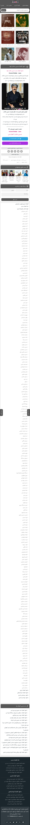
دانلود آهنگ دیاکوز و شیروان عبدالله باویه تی (16, 713)
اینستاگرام (20, 822)
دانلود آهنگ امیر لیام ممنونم (15, 801)
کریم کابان (25, 569)
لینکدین (15, 151)
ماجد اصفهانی (24, 596)
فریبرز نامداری (24, 542)
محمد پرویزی (24, 611)
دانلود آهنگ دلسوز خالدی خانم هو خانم (18, 737)
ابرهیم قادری (24, 241)
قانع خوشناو (24, 554)
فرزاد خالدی (24, 520)
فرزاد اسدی (25, 517)
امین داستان (24, 292)
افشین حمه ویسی (23, 275)
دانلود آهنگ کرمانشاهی (22, 693)
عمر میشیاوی (24, 512)
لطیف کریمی (24, 591)
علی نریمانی (24, 500)
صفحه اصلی (25, 5)
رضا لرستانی (24, 396)
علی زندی (25, 495)
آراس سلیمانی (24, 211)
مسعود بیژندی (24, 626)
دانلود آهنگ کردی (24, 690)
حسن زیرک (25, 339)
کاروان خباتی (24, 559)
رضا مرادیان (24, 399)
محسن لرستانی (24, 604)
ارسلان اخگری (24, 260)
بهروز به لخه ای (24, 315)
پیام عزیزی (25, 322)
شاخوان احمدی (24, 446)
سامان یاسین (24, 421)
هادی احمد (25, 673)
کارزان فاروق (24, 557)
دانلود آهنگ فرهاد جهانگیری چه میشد (15, 797)
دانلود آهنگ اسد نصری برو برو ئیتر (19, 710)
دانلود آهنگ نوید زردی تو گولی (20, 715)
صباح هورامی (24, 460)
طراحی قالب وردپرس (17, 819)
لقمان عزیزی (24, 594)
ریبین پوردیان (24, 409)
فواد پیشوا (25, 544)
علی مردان (25, 497)
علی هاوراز (25, 502)
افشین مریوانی (24, 278)
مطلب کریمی (24, 631)
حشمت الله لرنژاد (23, 357)
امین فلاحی (25, 295)
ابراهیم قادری (24, 238)
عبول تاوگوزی (24, 475)
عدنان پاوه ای (24, 480)
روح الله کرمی (24, 404)
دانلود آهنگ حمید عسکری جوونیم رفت (15, 770)
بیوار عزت (25, 320)
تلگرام (8, 151)
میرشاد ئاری (24, 648)
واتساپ (12, 151)
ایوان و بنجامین (24, 300)
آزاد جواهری (24, 226)
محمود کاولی (24, 623)
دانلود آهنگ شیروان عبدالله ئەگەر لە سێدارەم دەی (15, 745)
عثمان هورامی (24, 478)
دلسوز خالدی (24, 376)
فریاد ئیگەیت (24, 539)
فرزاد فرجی (25, 522)
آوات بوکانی (24, 228)
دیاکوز (26, 381)
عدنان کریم (24, 483)
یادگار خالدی (24, 688)
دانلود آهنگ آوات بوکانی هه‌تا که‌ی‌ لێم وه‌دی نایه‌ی (15, 752)
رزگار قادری (25, 389)
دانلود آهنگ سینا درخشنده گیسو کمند (15, 768)
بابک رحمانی (24, 305)
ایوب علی (25, 302)
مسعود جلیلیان (24, 628)
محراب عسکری (24, 601)
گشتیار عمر (25, 586)
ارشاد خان (25, 263)
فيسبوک (7, 822)
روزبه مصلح (24, 406)
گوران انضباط (24, 589)
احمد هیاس (24, 255)
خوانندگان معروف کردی (16, 160)
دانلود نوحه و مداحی (23, 697)
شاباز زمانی (25, 443)
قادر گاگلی (25, 547)
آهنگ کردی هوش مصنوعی (21, 204)
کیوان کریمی (24, 584)
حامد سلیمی (24, 337)
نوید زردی (25, 670)
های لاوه (25, 675)
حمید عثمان (24, 362)
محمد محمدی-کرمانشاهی (21, 621)
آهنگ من (10, 134)
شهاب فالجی (24, 453)
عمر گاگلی (25, 510)
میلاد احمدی (24, 651)
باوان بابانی (24, 310)
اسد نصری (25, 265)
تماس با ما (9, 5)
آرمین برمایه (24, 221)
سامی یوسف (24, 423)
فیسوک (21, 151)
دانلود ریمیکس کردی (23, 695)
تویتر (18, 151)
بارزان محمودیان (23, 307)
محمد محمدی (24, 618)
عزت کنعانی (24, 485)
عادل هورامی (24, 468)
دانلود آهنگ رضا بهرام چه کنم (15, 772)
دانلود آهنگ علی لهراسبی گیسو (15, 765)
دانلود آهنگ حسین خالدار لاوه (17, 66)
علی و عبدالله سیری (23, 505)
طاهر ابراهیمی (24, 465)
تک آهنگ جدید (24, 206)
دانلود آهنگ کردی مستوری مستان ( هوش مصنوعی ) (14, 742)
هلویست (25, 680)
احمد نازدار (25, 253)
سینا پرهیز (25, 436)
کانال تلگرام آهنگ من (14, 138)
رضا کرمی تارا (24, 394)
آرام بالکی (25, 214)
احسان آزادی (24, 243)
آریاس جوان (24, 223)
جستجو (3, 10)
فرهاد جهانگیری (24, 534)
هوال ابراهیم (24, 683)
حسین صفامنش (23, 349)
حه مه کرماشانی (24, 367)
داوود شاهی (24, 374)
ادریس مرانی (24, 258)
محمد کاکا (25, 613)
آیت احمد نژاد (24, 231)
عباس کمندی (24, 470)
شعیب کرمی (24, 448)
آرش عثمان (25, 218)
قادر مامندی (24, 549)
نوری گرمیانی (24, 668)
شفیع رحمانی (24, 451)
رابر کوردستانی (24, 384)
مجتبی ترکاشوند (23, 599)
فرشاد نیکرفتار (24, 532)
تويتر (13, 822)
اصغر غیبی (25, 273)
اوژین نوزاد (24, 297)
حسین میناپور (24, 354)
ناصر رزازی (25, 655)
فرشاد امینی (24, 527)
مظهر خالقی (24, 633)
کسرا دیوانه (24, 571)
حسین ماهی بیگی (23, 352)
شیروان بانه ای (24, 455)
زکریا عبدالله (24, 416)
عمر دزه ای (25, 507)
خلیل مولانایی (24, 372)
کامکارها (25, 567)
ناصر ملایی (25, 658)
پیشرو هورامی (24, 325)
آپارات (23, 822)
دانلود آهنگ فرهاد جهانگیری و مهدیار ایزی (15, 799)
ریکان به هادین (24, 411)
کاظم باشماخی (24, 564)
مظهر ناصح (25, 636)
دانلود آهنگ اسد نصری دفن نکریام (19, 720)
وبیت (9, 819)
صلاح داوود (24, 463)
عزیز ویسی (25, 488)
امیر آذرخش (24, 285)
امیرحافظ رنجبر (24, 290)
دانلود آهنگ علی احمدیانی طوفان (15, 795)
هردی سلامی (24, 678)
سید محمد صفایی (23, 431)
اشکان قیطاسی (24, 270)
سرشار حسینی (24, 428)
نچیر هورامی (24, 663)
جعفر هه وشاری (23, 332)
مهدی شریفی (24, 641)
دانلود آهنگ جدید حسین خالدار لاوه (15, 71)
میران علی (25, 646)
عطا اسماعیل (24, 490)
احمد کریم (25, 251)
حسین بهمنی (24, 344)
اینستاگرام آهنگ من (14, 143)
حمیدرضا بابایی (24, 364)
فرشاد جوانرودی (24, 530)
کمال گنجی (25, 576)
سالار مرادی (25, 418)
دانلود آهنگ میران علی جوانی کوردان (18, 718)
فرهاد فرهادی (24, 537)
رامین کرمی (25, 386)
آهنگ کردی (17, 5)
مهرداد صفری (24, 643)
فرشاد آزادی (24, 525)
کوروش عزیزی (24, 581)
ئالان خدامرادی (24, 236)
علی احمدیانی (24, 493)
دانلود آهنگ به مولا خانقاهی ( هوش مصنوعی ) (16, 732)
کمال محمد (25, 579)
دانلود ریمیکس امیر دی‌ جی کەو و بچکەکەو (17, 735)
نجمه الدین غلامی (23, 660)
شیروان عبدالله (24, 458)
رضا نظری (25, 401)
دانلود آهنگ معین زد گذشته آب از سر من (15, 763)
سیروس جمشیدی (23, 433)
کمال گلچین (24, 574)
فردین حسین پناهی (23, 515)
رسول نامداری (24, 391)
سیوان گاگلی (24, 441)
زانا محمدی (25, 413)
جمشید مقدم (24, 334)
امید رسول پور (24, 280)
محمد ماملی (24, 616)
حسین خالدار (18, 134)
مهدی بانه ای (24, 638)
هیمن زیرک (24, 685)
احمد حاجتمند (24, 246)
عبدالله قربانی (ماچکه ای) (22, 473)
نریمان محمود (24, 665)
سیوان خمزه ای (24, 438)
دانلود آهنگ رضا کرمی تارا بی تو (15, 804)
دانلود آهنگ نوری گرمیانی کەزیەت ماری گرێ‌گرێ (15, 740)
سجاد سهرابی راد (23, 426)
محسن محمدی (24, 606)
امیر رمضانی (24, 288)
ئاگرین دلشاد (24, 233)
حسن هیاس (24, 342)
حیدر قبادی (25, 369)
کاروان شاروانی (24, 562)
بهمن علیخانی (24, 317)
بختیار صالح (24, 312)
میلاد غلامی (25, 653)
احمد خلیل (25, 248)
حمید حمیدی (24, 359)
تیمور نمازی (24, 330)
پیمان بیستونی (24, 327)
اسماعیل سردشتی (23, 268)
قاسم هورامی (24, 552)
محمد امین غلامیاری (23, 609)
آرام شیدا (25, 216)
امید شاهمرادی (24, 283)
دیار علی (25, 379)
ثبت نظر (15, 199)
